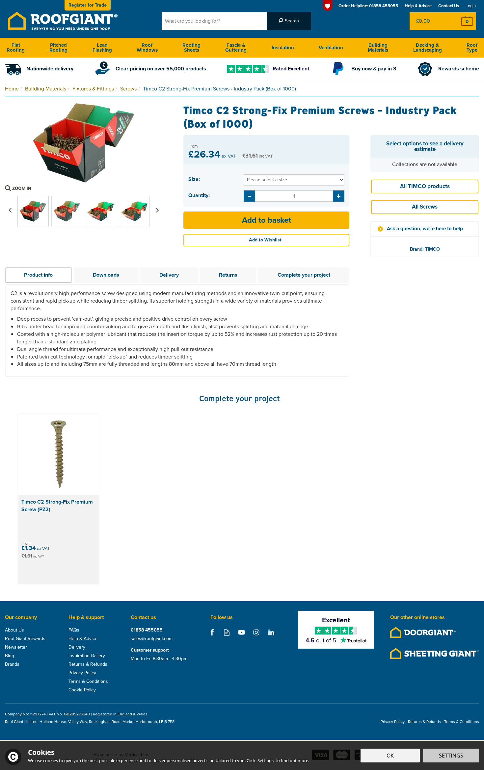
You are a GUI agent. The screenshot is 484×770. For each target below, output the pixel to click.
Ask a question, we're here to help (425, 228)
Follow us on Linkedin (271, 632)
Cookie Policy (82, 690)
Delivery (169, 275)
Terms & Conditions (88, 681)
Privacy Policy (82, 673)
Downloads (106, 275)
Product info (38, 275)
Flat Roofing (16, 47)
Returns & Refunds (87, 664)
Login (471, 6)
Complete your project (304, 275)
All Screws (425, 207)
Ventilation (331, 47)
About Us (14, 630)
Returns (228, 275)
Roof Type (472, 47)
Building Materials (378, 47)
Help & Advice (82, 638)
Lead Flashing (102, 47)
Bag (429, 21)
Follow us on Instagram (256, 632)
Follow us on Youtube (241, 632)
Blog (9, 656)
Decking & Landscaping (427, 47)
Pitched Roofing (58, 47)
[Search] (289, 21)
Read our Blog (227, 632)
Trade (87, 5)
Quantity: (199, 195)
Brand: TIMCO (425, 249)
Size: (194, 179)
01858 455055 (147, 630)
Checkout (462, 21)
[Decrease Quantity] (249, 196)
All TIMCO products (425, 186)
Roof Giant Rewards (25, 638)
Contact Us (448, 6)
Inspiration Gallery (86, 656)
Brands (12, 664)
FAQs (73, 630)
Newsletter (16, 647)
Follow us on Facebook (212, 632)
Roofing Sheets (191, 47)
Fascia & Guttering (236, 47)
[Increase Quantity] (338, 196)
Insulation (283, 47)
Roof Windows (147, 47)
